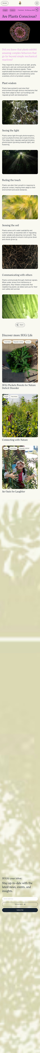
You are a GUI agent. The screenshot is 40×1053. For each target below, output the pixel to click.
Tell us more (19, 904)
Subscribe (20, 910)
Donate (4, 3)
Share (21, 325)
